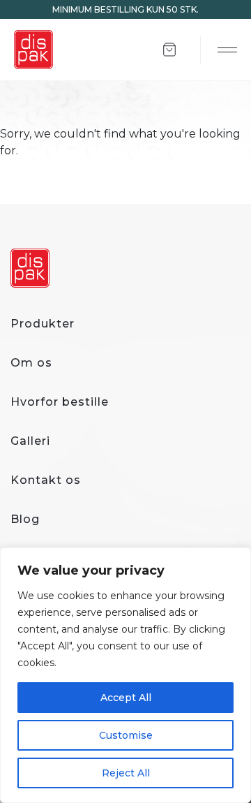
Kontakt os (45, 480)
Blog (25, 519)
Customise (126, 735)
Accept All (125, 697)
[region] (125, 675)
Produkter (42, 323)
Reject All (126, 773)
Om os (31, 362)
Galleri (30, 441)
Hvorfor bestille (59, 401)
